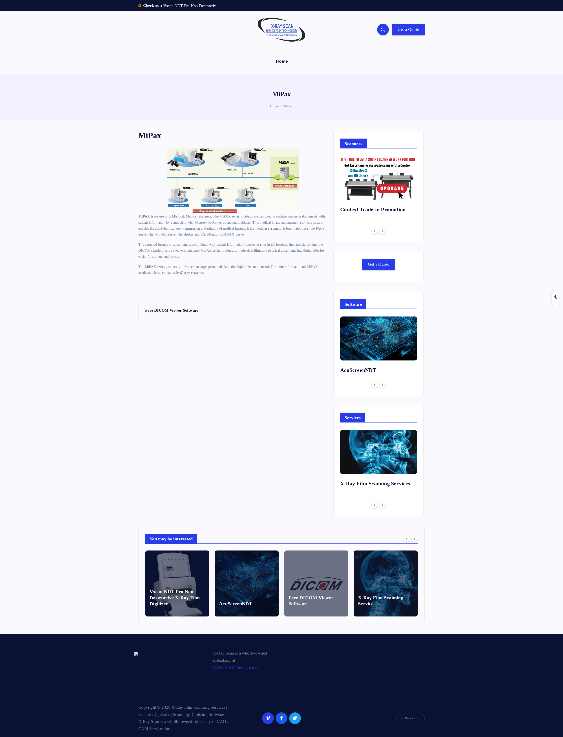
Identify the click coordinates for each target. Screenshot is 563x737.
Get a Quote (408, 29)
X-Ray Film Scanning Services (375, 483)
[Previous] (374, 230)
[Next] (382, 230)
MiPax (288, 106)
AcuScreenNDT (358, 370)
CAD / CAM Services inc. (235, 667)
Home (282, 61)
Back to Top (412, 718)
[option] (378, 186)
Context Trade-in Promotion (373, 209)
